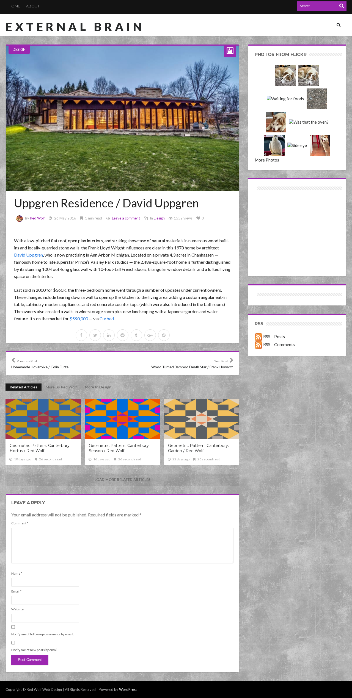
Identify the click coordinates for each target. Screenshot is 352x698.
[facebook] (81, 335)
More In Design (98, 387)
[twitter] (95, 335)
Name (16, 573)
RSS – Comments (278, 344)
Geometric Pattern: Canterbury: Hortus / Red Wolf (40, 448)
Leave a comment (126, 218)
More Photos (267, 159)
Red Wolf (37, 218)
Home (14, 6)
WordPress (128, 689)
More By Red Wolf (61, 387)
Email (16, 591)
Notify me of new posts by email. (34, 650)
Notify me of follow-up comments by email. (42, 634)
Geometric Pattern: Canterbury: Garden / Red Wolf (198, 448)
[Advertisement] (276, 211)
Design (19, 49)
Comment (19, 523)
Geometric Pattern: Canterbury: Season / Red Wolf (119, 448)
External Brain (75, 26)
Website (17, 609)
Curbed (107, 318)
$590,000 (79, 318)
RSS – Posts (273, 336)
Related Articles (23, 387)
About (32, 6)
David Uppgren (28, 254)
